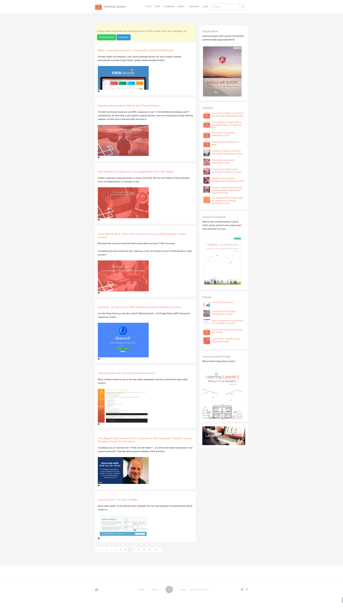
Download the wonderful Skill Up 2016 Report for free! (129, 105)
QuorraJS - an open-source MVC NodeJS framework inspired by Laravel (139, 307)
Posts (148, 6)
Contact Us (124, 37)
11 (150, 549)
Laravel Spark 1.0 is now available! (118, 499)
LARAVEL (183, 589)
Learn (181, 6)
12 (155, 549)
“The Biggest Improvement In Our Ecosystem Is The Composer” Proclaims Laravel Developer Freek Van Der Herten (145, 439)
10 (144, 549)
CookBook (168, 6)
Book (157, 6)
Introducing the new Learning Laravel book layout (126, 373)
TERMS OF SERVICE (199, 589)
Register (194, 6)
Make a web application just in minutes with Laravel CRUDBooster (136, 50)
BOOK (155, 589)
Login (205, 6)
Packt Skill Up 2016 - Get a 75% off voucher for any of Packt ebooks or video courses (142, 235)
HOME (141, 589)
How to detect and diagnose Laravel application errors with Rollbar (136, 171)
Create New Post (106, 37)
